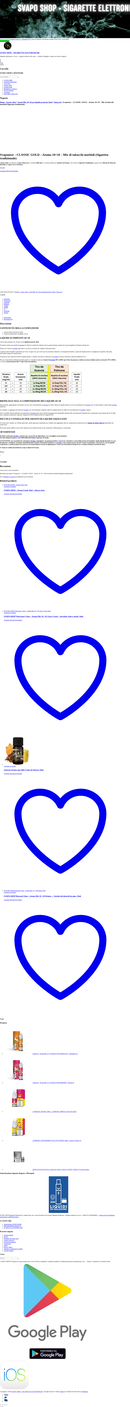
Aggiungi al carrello (10, 486)
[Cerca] (19, 77)
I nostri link (7, 1244)
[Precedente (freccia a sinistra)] (1, 1406)
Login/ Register (4, 41)
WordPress (85, 1391)
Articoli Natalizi (8, 1250)
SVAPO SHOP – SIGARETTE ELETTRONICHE (20, 53)
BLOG (6, 1237)
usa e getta (7, 84)
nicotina (21, 345)
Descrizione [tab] (7, 317)
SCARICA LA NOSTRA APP (13, 1228)
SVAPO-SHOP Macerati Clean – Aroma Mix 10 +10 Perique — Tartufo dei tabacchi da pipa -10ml (42, 896)
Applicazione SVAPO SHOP (13, 1224)
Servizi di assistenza (10, 1242)
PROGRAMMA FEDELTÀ (12, 1226)
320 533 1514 (4, 39)
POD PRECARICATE (11, 94)
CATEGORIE (8, 80)
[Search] (19, 1258)
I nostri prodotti (8, 1235)
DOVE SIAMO (9, 90)
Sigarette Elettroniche (10, 82)
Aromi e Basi (8, 85)
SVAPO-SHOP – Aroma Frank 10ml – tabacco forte (24, 490)
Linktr (6, 1245)
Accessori (7, 92)
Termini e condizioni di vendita (13, 1249)
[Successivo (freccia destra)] (2, 1406)
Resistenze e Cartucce (10, 89)
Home (2, 102)
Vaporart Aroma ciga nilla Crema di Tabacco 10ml (23, 770)
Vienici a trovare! (9, 1240)
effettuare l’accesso (9, 477)
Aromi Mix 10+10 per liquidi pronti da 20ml (35, 102)
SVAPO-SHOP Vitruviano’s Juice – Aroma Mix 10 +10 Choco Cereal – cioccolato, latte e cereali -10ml (43, 616)
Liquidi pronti (8, 87)
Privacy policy (8, 1247)
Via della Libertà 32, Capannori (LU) (20, 39)
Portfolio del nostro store (11, 1238)
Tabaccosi (57, 102)
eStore (62, 1391)
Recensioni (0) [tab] (8, 319)
